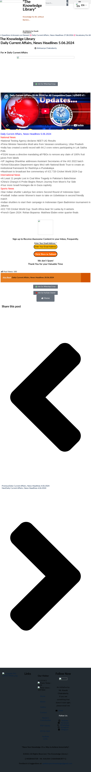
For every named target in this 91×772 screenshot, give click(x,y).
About (42, 702)
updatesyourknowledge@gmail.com (57, 763)
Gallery (43, 707)
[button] (79, 2)
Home (42, 696)
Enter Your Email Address (45, 243)
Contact (43, 712)
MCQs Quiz (45, 731)
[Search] (67, 3)
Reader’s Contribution (45, 719)
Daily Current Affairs (17, 53)
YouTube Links (45, 738)
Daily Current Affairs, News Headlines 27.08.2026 (46, 35)
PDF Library (45, 726)
